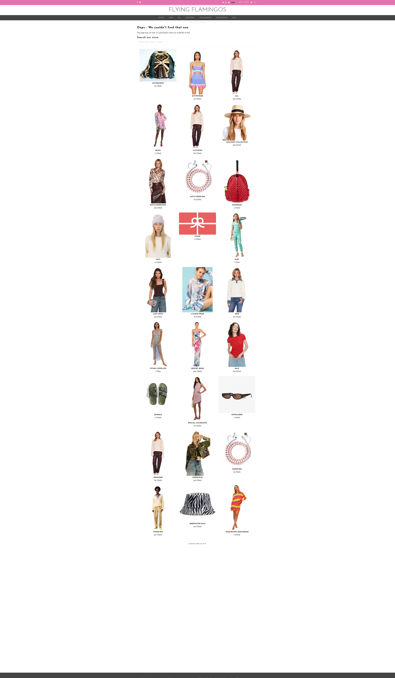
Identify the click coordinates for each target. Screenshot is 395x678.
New (171, 18)
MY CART (247, 2)
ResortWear (221, 18)
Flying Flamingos (197, 10)
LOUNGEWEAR (205, 18)
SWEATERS (190, 18)
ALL (179, 18)
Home (161, 18)
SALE (234, 18)
